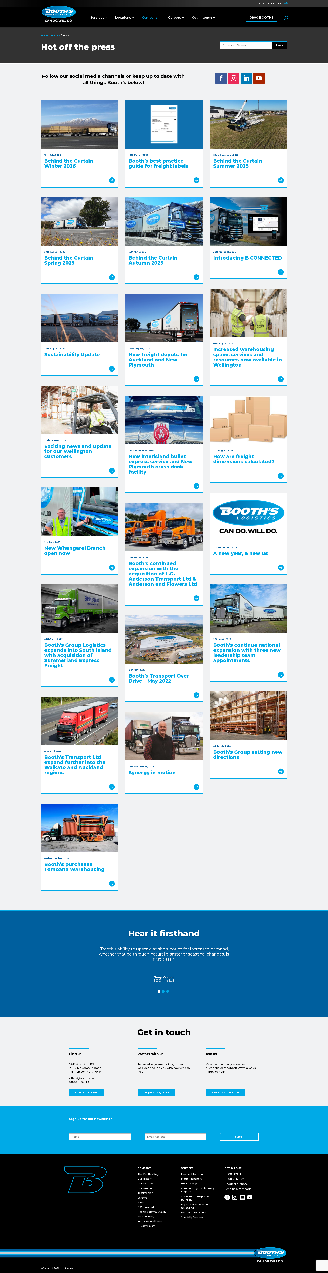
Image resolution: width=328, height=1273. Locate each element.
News (141, 1202)
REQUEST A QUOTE (156, 1092)
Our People (145, 1188)
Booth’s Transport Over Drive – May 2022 (159, 678)
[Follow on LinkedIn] (246, 78)
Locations (123, 17)
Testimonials (145, 1193)
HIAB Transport (191, 1183)
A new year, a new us (240, 553)
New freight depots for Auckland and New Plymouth (158, 360)
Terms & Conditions (150, 1221)
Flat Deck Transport (193, 1212)
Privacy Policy (146, 1226)
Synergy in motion (152, 772)
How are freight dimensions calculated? (243, 459)
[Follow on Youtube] (259, 78)
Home (44, 35)
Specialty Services (192, 1217)
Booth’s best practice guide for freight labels (158, 163)
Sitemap (69, 1268)
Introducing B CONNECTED (247, 258)
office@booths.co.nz (83, 1078)
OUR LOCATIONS (86, 1092)
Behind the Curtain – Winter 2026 (70, 163)
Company (149, 17)
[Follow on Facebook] (221, 78)
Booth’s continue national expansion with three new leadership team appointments (247, 652)
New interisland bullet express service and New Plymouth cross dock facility (161, 464)
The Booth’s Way (148, 1174)
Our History (145, 1178)
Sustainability (146, 1216)
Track (279, 45)
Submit (239, 1137)
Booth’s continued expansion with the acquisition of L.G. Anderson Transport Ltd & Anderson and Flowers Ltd (163, 574)
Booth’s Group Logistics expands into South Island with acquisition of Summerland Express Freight (78, 655)
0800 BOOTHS (262, 17)
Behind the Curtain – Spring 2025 (70, 260)
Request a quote (236, 1184)
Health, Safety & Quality (152, 1212)
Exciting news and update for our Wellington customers (78, 451)
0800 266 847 (234, 1179)
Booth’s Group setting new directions (248, 754)
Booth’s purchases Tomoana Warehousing (74, 866)
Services (97, 17)
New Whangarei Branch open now (75, 550)
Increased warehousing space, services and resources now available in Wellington (247, 357)
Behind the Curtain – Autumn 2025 (155, 260)
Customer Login (270, 3)
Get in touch (202, 17)
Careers (174, 17)
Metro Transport (191, 1178)
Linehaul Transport (193, 1174)
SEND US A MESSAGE (225, 1092)
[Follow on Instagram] (233, 78)
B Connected (146, 1207)
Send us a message (237, 1189)
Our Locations (146, 1183)
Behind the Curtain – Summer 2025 (239, 163)
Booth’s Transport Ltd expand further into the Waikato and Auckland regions (74, 764)
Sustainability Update (72, 354)
